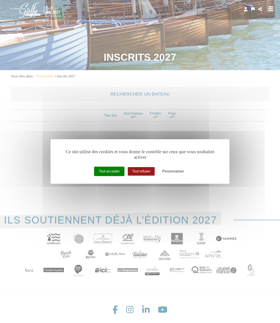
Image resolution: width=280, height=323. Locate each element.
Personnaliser (173, 171)
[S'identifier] (245, 9)
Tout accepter (109, 171)
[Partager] (260, 9)
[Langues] (253, 9)
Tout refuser (141, 171)
